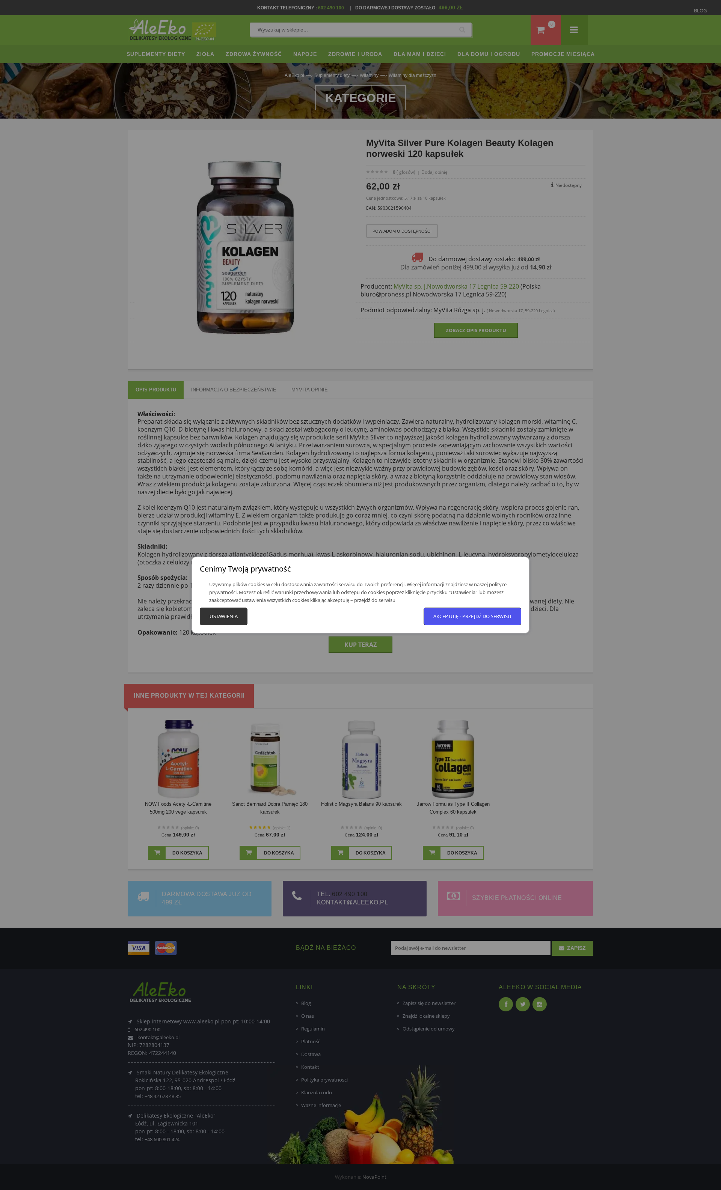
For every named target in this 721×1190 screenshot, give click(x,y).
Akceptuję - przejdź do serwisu (472, 616)
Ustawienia (224, 616)
